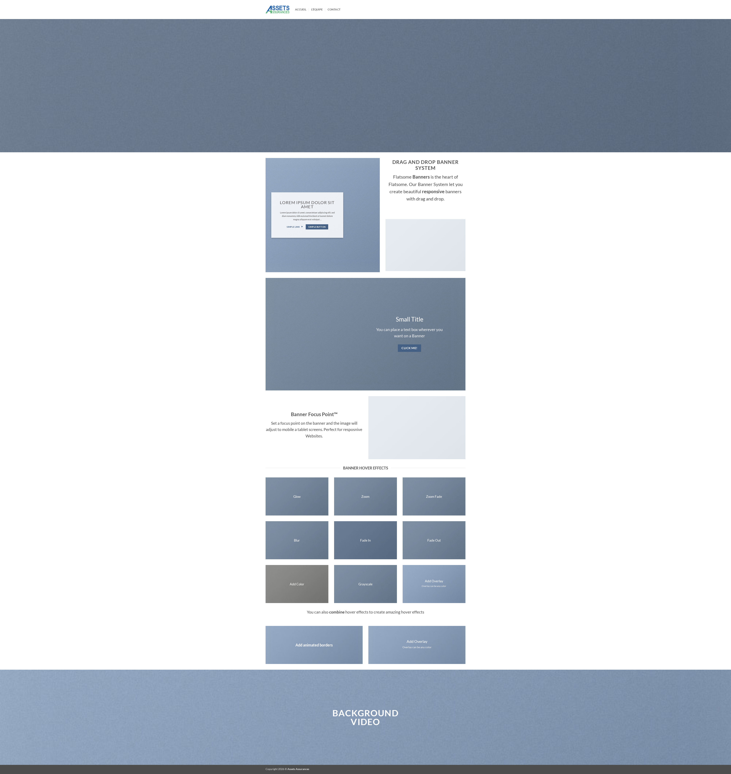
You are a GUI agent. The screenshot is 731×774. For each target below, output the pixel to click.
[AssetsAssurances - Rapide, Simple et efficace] (277, 9)
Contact (334, 9)
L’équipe (317, 9)
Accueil (300, 9)
